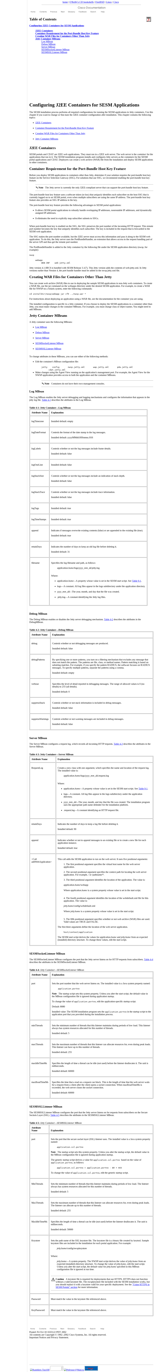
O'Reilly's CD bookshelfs (81, 2)
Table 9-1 (136, 581)
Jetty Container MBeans (46, 139)
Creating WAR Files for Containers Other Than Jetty (60, 133)
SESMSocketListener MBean (49, 343)
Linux (109, 2)
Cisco (116, 2)
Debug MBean (42, 332)
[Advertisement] (91, 78)
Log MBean (41, 327)
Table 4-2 (108, 619)
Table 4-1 (46, 400)
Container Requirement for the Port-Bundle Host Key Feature (64, 128)
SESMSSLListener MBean (48, 348)
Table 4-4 (148, 959)
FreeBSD (99, 2)
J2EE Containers (43, 122)
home (65, 2)
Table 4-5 (54, 1115)
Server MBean (42, 338)
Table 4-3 (118, 744)
